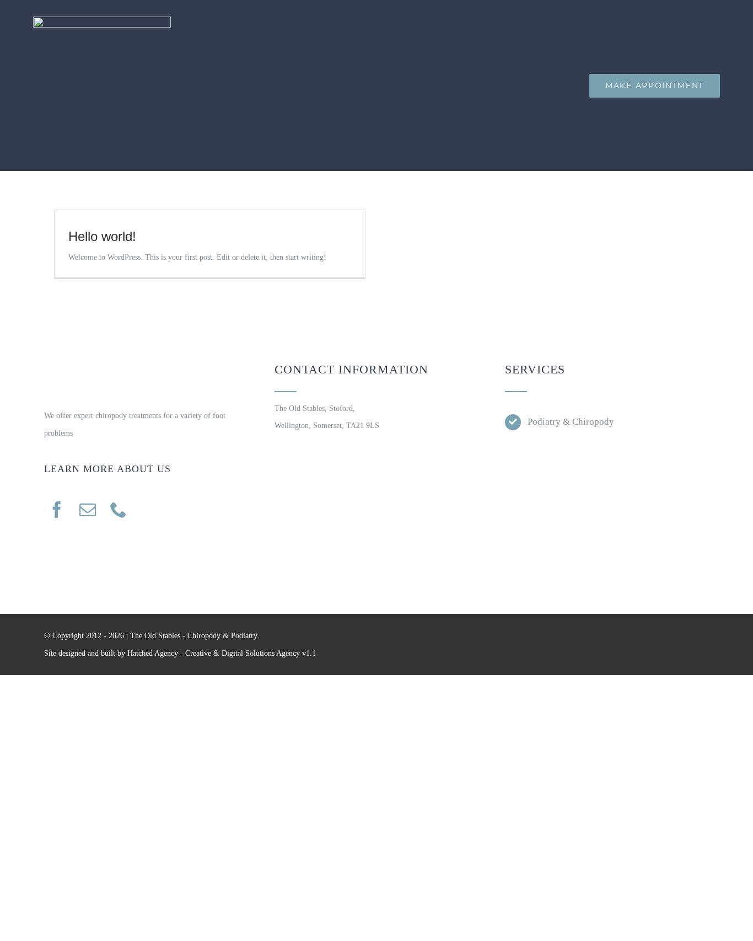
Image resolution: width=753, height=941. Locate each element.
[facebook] (56, 509)
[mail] (87, 509)
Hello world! (102, 236)
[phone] (118, 509)
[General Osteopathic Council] (660, 448)
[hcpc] (554, 448)
